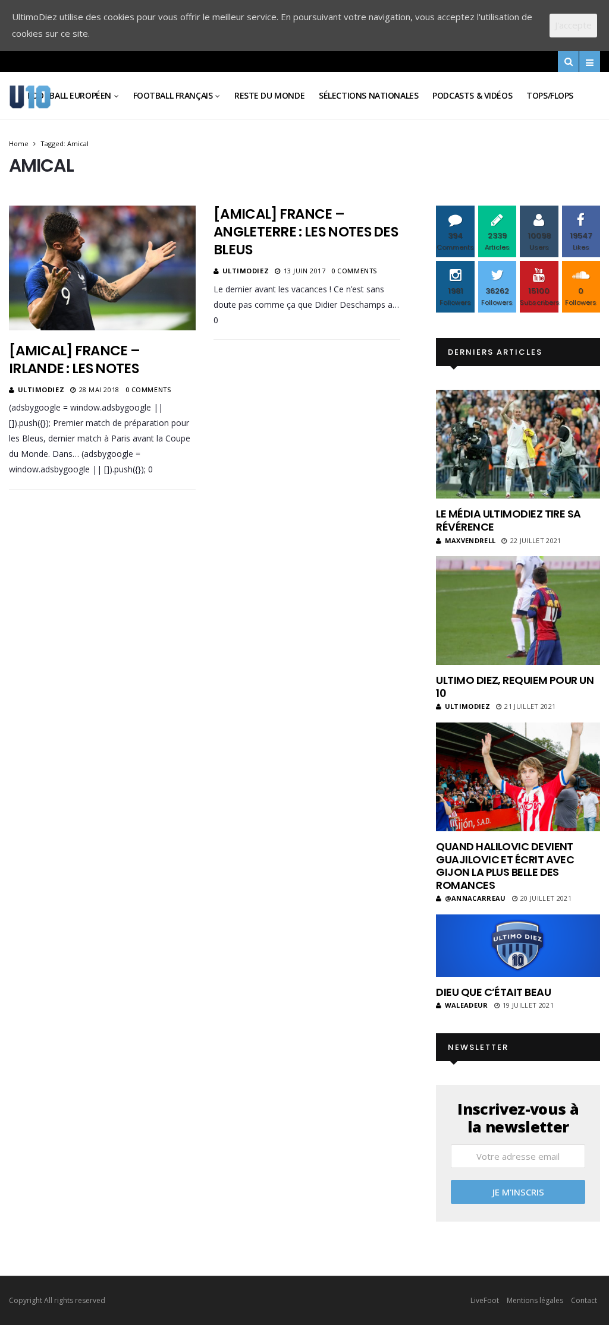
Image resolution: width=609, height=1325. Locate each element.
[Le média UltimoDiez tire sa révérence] (518, 444)
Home (19, 143)
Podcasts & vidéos (472, 95)
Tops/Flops (549, 95)
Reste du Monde (269, 95)
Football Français (173, 95)
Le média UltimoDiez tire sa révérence (508, 520)
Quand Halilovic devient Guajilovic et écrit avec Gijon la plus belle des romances (505, 865)
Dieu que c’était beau (493, 992)
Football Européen (69, 95)
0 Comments (148, 389)
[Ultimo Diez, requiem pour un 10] (518, 610)
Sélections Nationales (368, 95)
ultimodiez (41, 389)
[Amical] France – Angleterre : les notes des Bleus (306, 231)
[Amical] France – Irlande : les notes (74, 359)
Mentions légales (535, 1300)
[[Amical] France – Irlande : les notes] (102, 268)
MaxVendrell (470, 540)
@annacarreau (475, 898)
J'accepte (573, 25)
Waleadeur (466, 1005)
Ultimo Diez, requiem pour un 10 (515, 687)
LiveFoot (484, 1300)
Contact (584, 1300)
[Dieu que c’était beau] (518, 945)
